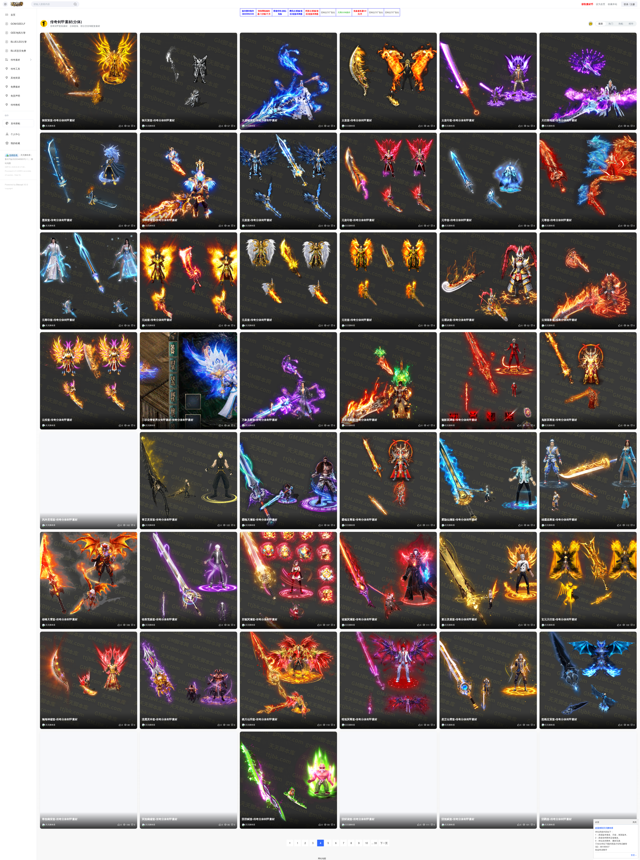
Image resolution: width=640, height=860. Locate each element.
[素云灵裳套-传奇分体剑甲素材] (488, 580)
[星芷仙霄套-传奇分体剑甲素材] (488, 680)
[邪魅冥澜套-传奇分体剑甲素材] (288, 580)
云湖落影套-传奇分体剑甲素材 (559, 320)
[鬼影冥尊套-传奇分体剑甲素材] (588, 380)
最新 (600, 23)
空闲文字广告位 (328, 12)
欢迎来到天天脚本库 (604, 827)
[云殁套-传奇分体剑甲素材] (88, 380)
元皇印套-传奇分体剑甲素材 (358, 220)
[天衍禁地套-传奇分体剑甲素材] (588, 81)
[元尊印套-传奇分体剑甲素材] (88, 280)
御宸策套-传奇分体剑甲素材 (58, 120)
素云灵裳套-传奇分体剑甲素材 (459, 619)
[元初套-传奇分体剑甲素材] (388, 280)
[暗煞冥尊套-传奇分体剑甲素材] (388, 680)
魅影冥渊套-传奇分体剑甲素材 (459, 420)
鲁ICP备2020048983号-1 (16, 159)
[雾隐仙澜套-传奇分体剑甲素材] (488, 480)
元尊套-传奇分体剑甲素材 (557, 220)
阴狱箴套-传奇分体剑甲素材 (358, 819)
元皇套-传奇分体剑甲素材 (257, 220)
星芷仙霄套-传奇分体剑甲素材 (459, 719)
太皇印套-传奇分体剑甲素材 (458, 120)
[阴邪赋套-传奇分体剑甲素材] (288, 780)
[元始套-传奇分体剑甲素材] (188, 280)
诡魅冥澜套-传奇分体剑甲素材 (359, 619)
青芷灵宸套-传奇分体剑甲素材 (159, 519)
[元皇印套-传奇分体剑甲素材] (388, 181)
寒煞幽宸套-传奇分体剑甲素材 (60, 819)
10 (366, 843)
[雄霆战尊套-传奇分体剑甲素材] (588, 480)
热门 (610, 23)
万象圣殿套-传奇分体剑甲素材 (259, 420)
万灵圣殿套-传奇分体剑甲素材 (359, 420)
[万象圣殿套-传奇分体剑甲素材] (288, 380)
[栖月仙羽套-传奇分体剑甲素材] (288, 680)
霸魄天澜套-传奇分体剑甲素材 (259, 519)
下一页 (384, 843)
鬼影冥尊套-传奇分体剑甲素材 (559, 420)
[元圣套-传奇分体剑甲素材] (288, 280)
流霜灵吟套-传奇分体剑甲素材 (159, 719)
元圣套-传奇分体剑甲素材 (257, 320)
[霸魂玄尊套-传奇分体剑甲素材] (388, 480)
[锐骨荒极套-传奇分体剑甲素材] (188, 580)
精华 (631, 23)
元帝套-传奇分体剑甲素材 (457, 220)
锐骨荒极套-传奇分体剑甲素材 (159, 619)
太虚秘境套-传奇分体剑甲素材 (259, 120)
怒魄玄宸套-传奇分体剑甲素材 (559, 719)
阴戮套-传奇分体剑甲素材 (557, 819)
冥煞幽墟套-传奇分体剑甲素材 (159, 819)
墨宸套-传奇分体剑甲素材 (57, 220)
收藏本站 (612, 4)
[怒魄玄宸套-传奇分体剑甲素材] (588, 680)
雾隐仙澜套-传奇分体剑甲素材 (459, 519)
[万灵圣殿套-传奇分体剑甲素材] (388, 380)
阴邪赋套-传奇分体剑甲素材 (258, 819)
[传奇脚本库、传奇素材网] (17, 4)
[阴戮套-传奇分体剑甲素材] (588, 780)
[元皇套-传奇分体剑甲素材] (288, 181)
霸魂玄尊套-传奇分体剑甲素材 (359, 519)
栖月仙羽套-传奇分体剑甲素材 (259, 719)
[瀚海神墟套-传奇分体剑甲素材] (88, 680)
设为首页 (600, 4)
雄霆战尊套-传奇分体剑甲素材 (559, 519)
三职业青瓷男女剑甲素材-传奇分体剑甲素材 (167, 420)
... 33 (374, 843)
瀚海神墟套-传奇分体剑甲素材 (60, 719)
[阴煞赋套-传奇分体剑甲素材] (488, 780)
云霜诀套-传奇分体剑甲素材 (458, 320)
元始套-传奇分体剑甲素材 (157, 320)
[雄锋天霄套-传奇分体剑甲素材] (88, 580)
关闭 (634, 822)
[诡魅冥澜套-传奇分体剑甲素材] (388, 580)
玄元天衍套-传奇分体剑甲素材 (559, 619)
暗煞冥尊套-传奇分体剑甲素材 (359, 719)
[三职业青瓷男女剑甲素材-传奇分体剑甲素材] (188, 380)
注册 (632, 4)
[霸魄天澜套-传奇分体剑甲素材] (288, 480)
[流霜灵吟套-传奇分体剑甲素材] (188, 680)
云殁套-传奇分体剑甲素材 (57, 420)
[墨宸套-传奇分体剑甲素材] (88, 181)
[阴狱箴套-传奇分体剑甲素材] (388, 780)
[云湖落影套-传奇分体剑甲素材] (588, 280)
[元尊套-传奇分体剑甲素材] (588, 181)
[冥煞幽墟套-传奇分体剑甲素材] (188, 780)
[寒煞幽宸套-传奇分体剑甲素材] (88, 780)
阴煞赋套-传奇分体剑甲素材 (458, 819)
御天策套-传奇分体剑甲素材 (158, 120)
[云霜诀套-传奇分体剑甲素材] (488, 280)
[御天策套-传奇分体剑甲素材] (188, 81)
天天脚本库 (25, 154)
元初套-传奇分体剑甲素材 (357, 320)
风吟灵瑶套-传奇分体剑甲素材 (60, 519)
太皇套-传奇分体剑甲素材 (357, 120)
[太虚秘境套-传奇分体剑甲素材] (288, 81)
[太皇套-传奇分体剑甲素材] (388, 81)
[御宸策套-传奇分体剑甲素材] (88, 81)
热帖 (620, 23)
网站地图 (322, 858)
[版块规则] (590, 23)
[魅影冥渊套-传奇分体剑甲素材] (488, 380)
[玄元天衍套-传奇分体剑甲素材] (588, 580)
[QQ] (11, 154)
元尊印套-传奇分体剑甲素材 (58, 320)
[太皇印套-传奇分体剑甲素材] (488, 81)
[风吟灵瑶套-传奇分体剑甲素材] (88, 480)
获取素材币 (587, 4)
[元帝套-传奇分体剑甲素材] (488, 181)
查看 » (633, 855)
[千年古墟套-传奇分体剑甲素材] (188, 181)
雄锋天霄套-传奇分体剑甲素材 (60, 619)
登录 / (627, 4)
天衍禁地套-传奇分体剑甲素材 (559, 120)
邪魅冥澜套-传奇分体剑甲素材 (259, 619)
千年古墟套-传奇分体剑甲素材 (159, 220)
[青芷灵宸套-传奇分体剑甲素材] (188, 480)
